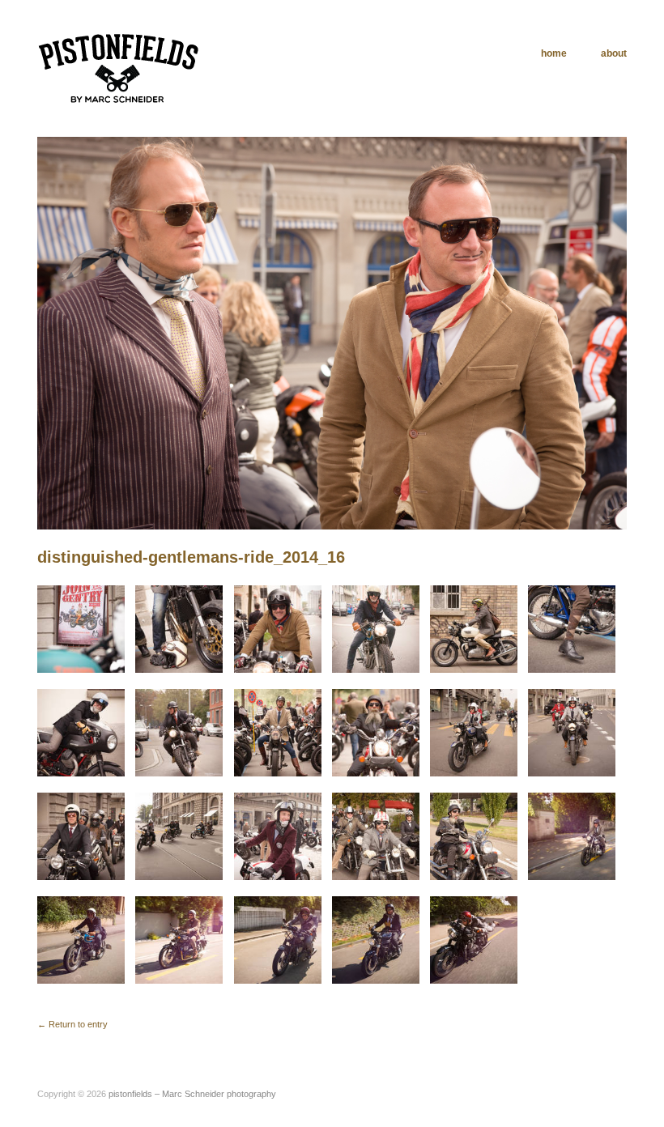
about (614, 53)
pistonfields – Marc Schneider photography (192, 1094)
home (554, 53)
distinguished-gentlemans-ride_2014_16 (191, 557)
